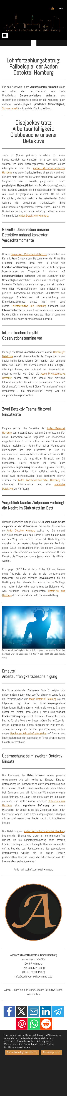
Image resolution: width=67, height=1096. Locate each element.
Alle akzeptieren (51, 1052)
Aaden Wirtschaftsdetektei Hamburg (39, 480)
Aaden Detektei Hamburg (21, 530)
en (61, 8)
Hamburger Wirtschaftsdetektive (29, 254)
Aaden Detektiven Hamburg (33, 215)
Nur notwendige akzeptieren (22, 1052)
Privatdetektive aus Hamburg (29, 306)
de (52, 8)
